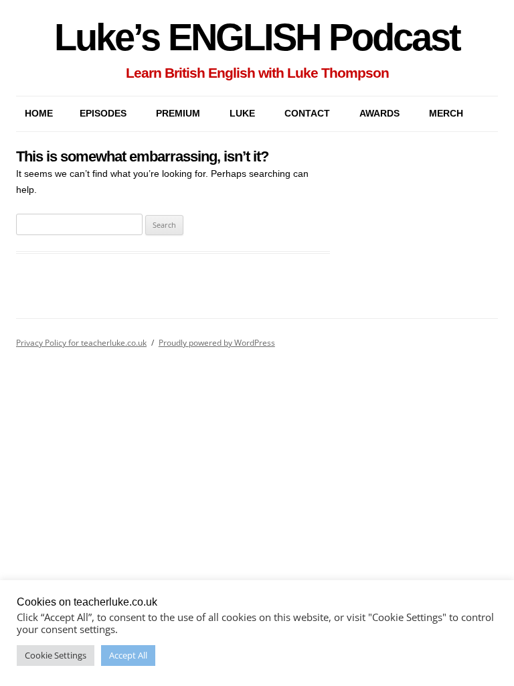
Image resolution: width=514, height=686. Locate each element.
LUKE (242, 113)
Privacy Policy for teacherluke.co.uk (81, 342)
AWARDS (379, 113)
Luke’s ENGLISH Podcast (257, 37)
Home (39, 113)
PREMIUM (178, 113)
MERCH (446, 113)
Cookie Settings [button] (55, 655)
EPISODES (103, 113)
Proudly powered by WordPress (217, 342)
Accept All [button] (128, 655)
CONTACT (307, 113)
